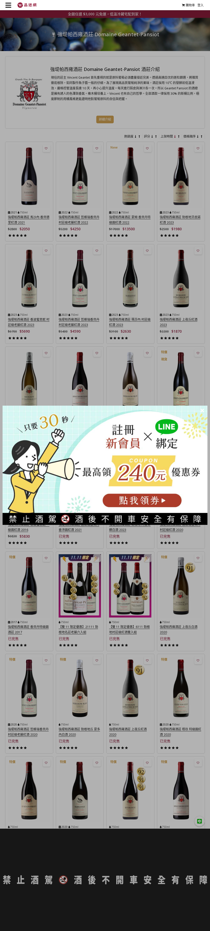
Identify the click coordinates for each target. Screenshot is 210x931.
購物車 (190, 5)
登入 (200, 5)
